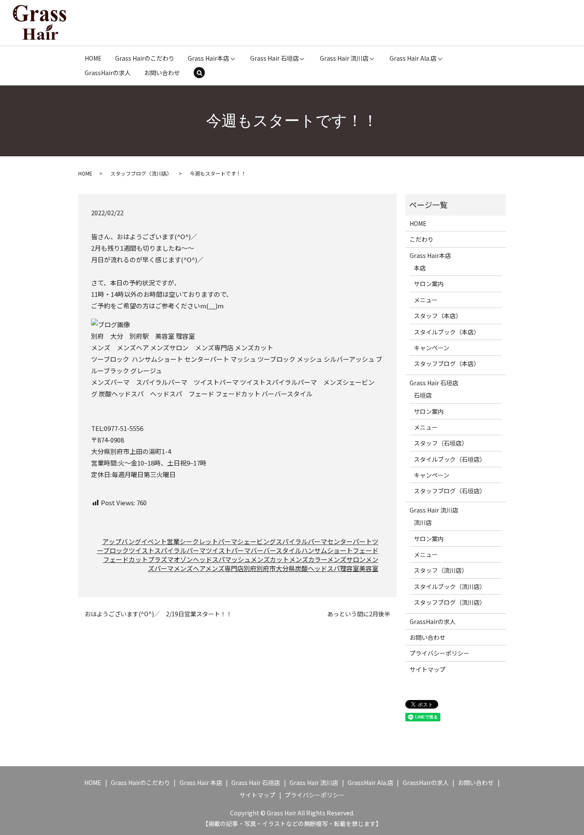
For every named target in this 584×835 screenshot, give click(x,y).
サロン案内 (429, 283)
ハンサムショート (327, 550)
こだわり (422, 239)
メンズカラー (308, 559)
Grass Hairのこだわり (144, 58)
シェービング (256, 541)
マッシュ (238, 559)
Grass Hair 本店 (201, 782)
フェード (365, 550)
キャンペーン (431, 347)
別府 (250, 568)
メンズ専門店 (224, 568)
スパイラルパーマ (301, 541)
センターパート (349, 541)
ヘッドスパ (209, 559)
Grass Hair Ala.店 (413, 58)
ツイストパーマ (228, 550)
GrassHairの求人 (108, 72)
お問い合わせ (162, 72)
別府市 (266, 568)
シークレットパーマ (208, 541)
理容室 (349, 568)
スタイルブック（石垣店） (450, 459)
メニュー (426, 300)
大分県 (285, 568)
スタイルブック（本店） (447, 332)
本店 (420, 268)
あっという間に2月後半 (358, 614)
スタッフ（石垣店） (441, 443)
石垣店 (423, 395)
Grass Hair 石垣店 (274, 58)
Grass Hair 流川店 (344, 58)
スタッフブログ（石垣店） (450, 490)
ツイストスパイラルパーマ (167, 550)
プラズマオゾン (170, 559)
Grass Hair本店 (208, 58)
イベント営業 (160, 541)
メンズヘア (189, 568)
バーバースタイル (276, 550)
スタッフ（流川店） (441, 570)
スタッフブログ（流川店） (141, 173)
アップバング (121, 541)
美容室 (368, 568)
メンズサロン (346, 559)
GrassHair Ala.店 (370, 782)
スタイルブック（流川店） (450, 586)
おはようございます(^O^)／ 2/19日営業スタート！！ (158, 614)
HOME (93, 58)
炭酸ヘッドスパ (317, 568)
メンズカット (270, 559)
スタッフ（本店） (438, 315)
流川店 (423, 522)
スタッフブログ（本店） (447, 363)
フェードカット (125, 559)
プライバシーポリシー (439, 653)
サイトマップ (427, 669)
